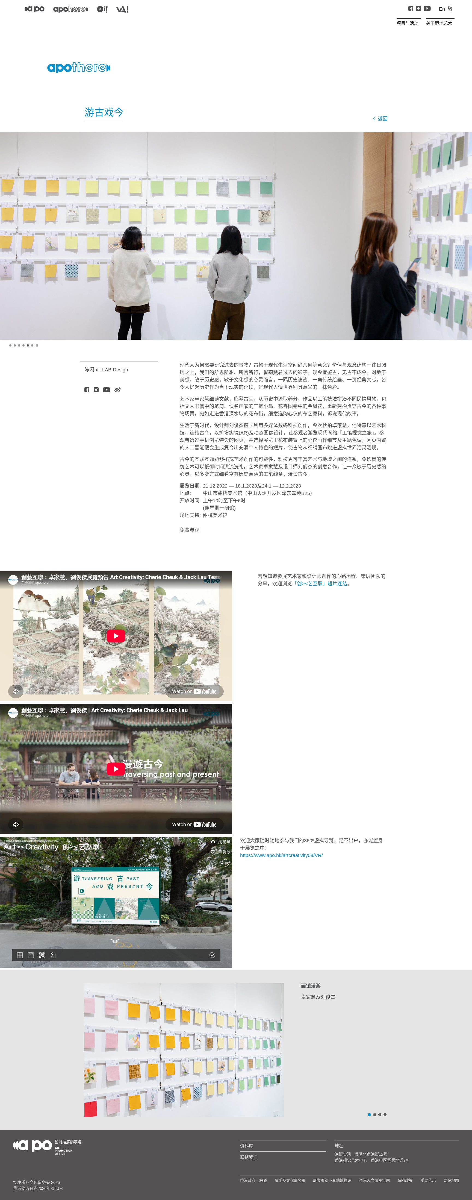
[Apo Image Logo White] (78, 68)
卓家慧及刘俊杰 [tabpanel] (318, 991)
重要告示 (428, 1180)
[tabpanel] (236, 235)
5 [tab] (28, 345)
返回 (382, 118)
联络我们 (249, 1157)
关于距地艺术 (439, 23)
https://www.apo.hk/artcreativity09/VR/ (281, 855)
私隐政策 (405, 1180)
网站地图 (451, 1180)
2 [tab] (15, 345)
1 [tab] (10, 345)
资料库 (246, 1146)
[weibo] (117, 390)
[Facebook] (411, 9)
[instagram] (418, 9)
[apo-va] (122, 9)
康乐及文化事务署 (290, 1180)
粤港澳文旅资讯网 (374, 1180)
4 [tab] (23, 345)
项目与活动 (407, 23)
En (442, 9)
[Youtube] (427, 9)
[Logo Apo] (47, 1147)
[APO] (34, 9)
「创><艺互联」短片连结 (319, 583)
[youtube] (106, 390)
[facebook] (86, 390)
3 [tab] (19, 345)
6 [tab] (32, 345)
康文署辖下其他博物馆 (332, 1180)
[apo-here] (71, 9)
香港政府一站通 (253, 1180)
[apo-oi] (102, 9)
